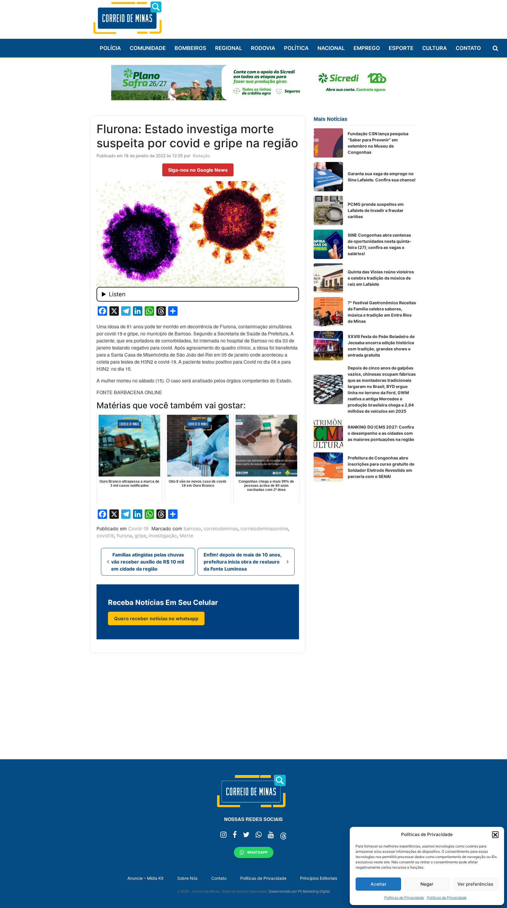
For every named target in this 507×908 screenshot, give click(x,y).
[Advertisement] (309, 17)
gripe (140, 536)
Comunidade (148, 48)
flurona (124, 536)
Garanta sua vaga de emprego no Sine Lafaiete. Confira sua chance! (382, 176)
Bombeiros (190, 48)
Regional (228, 48)
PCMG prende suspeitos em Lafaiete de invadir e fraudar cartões (376, 210)
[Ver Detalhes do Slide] (253, 82)
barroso (192, 528)
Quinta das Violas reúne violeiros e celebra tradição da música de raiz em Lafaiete (381, 278)
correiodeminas (221, 528)
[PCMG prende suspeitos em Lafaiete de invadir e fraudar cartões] (328, 210)
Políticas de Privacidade (404, 897)
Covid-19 (138, 528)
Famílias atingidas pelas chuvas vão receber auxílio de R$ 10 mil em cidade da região (147, 562)
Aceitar (378, 884)
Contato (468, 48)
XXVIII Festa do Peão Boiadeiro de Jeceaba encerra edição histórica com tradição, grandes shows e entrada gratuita (381, 345)
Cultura (434, 48)
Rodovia (263, 48)
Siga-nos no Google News (198, 170)
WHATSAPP (257, 852)
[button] (495, 834)
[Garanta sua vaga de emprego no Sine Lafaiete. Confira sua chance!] (328, 176)
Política (296, 48)
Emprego (367, 48)
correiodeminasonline (264, 528)
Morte (186, 536)
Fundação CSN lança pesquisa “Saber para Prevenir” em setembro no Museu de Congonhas (378, 143)
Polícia (110, 48)
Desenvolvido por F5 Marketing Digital (299, 891)
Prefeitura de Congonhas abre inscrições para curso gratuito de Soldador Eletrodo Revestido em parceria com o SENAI (381, 467)
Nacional (331, 48)
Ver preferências (475, 884)
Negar (426, 884)
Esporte (401, 48)
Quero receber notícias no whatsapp (156, 618)
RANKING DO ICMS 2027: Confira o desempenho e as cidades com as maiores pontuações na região (381, 433)
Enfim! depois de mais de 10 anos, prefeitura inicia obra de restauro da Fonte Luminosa (243, 562)
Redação (201, 155)
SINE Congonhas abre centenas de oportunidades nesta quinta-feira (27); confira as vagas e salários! (379, 244)
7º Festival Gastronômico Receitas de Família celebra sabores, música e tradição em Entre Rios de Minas (382, 312)
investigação (163, 536)
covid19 (105, 536)
